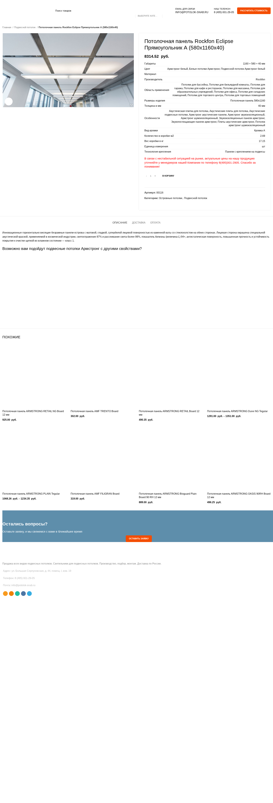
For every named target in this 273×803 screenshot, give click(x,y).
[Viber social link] (165, 204)
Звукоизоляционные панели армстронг (241, 118)
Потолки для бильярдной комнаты (229, 84)
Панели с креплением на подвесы (245, 151)
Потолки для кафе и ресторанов (203, 88)
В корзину (168, 176)
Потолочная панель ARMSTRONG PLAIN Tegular (31, 493)
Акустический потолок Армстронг (138, 318)
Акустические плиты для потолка (228, 111)
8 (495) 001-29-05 (224, 12)
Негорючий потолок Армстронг (136, 291)
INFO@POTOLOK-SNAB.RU (191, 12)
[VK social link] (158, 204)
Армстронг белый (177, 68)
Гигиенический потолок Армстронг (137, 264)
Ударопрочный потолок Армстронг (139, 305)
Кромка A (259, 130)
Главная (7, 27)
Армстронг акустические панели (208, 114)
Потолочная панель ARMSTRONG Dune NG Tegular (237, 411)
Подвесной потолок (25, 27)
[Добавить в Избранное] (63, 356)
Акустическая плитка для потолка (188, 111)
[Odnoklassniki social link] (150, 204)
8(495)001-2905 (229, 162)
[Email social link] (147, 204)
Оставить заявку (139, 538)
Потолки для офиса (225, 91)
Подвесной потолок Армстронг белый (243, 68)
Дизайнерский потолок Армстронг (136, 271)
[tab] (119, 221)
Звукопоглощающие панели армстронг (193, 121)
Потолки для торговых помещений (244, 95)
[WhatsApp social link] (154, 204)
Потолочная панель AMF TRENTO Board (94, 411)
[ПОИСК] (166, 10)
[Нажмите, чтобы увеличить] (9, 101)
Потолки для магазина (236, 88)
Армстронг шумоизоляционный (199, 118)
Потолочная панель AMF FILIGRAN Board (95, 493)
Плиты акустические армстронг (236, 121)
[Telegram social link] (161, 204)
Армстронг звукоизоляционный (246, 114)
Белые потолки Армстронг (204, 68)
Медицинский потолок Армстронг (136, 277)
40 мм (261, 105)
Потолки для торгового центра (205, 95)
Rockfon (260, 79)
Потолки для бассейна (194, 84)
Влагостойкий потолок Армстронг (136, 257)
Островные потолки (170, 198)
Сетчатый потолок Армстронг (139, 312)
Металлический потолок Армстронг (136, 284)
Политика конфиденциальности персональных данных (37, 798)
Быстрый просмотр (63, 349)
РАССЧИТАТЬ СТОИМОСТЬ (253, 10)
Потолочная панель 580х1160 (247, 100)
